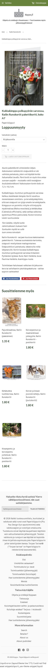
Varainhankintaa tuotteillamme (24, 585)
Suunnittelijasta (24, 617)
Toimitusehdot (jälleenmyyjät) (24, 570)
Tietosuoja (24, 598)
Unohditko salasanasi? (24, 563)
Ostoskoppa (40, 3)
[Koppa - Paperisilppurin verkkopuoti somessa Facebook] (19, 650)
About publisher (24, 641)
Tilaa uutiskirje (37, 509)
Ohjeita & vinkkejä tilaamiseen (15, 20)
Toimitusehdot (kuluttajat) (24, 574)
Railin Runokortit (15, 32)
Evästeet (24, 602)
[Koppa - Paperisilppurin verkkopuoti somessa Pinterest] (23, 650)
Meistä (24, 581)
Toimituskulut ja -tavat (24, 567)
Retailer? (24, 634)
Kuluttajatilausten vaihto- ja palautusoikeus (24, 606)
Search (24, 630)
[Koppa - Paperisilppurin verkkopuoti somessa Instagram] (27, 650)
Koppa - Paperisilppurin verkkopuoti (26, 657)
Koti (3, 32)
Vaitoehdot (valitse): (9, 135)
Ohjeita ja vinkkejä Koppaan (24, 595)
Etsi (24, 560)
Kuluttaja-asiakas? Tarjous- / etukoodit (24, 609)
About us (24, 637)
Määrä (4, 146)
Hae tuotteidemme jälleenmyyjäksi (24, 578)
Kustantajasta (24, 613)
